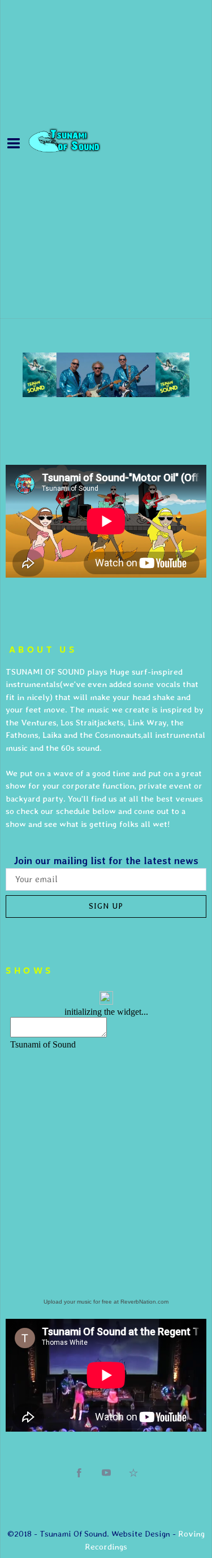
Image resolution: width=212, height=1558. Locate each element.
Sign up (106, 905)
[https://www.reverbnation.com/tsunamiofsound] (133, 1472)
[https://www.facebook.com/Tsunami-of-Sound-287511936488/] (79, 1472)
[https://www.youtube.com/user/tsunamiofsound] (106, 1472)
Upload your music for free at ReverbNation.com (106, 1302)
